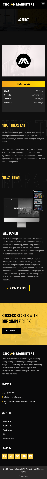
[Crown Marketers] (19, 4)
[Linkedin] (30, 456)
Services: (8, 103)
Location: (8, 99)
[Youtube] (24, 456)
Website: (7, 95)
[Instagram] (11, 456)
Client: (6, 91)
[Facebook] (4, 456)
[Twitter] (17, 456)
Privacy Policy (23, 476)
